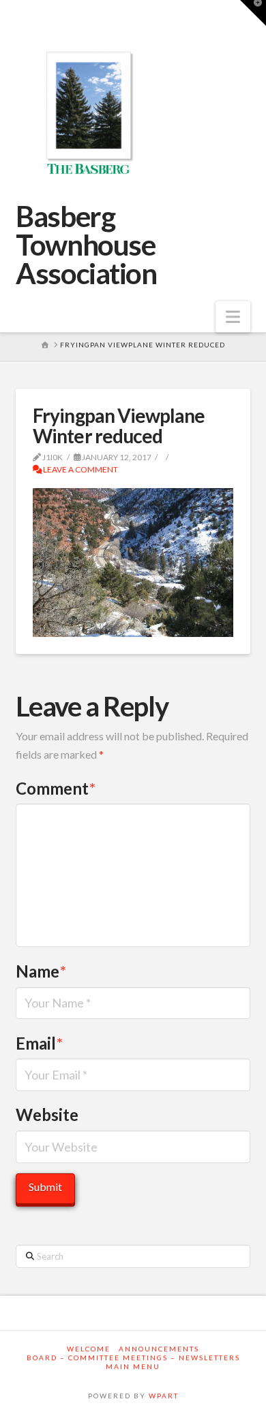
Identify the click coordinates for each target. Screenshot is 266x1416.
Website (47, 1114)
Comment (55, 788)
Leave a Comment (80, 469)
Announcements (159, 1349)
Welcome (88, 1349)
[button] (233, 316)
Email (39, 1043)
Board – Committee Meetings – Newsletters (133, 1357)
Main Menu (133, 1366)
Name (41, 971)
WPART (164, 1396)
